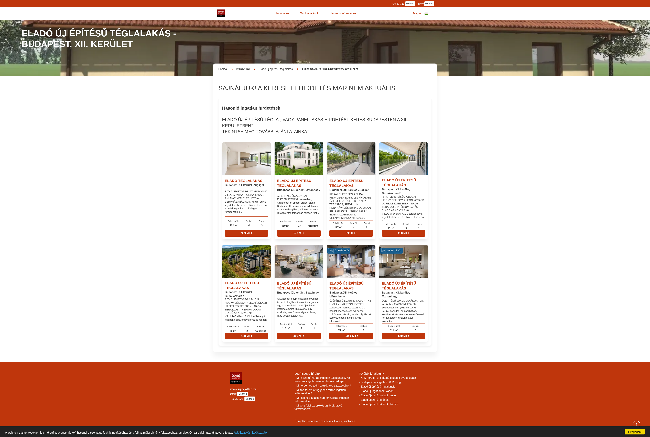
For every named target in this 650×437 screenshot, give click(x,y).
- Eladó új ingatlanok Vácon (376, 391)
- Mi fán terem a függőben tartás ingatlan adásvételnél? (320, 391)
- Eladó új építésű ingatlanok (377, 386)
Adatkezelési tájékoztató (250, 432)
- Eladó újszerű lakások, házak (378, 404)
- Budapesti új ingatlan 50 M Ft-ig (380, 382)
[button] (283, 13)
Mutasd (410, 3)
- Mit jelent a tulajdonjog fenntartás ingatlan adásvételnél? (322, 399)
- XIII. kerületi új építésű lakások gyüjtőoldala (387, 377)
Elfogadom (635, 432)
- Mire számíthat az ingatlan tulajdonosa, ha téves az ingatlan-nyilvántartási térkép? (322, 379)
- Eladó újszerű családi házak (377, 395)
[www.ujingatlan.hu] (221, 13)
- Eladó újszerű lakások (374, 399)
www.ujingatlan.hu (243, 389)
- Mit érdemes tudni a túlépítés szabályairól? (323, 385)
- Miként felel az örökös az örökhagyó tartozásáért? (318, 407)
